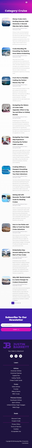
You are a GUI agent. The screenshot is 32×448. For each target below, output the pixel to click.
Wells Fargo (16, 407)
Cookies (16, 429)
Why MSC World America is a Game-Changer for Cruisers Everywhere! (21, 280)
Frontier (16, 389)
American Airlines (16, 371)
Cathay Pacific (16, 378)
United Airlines (11, 405)
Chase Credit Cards (16, 380)
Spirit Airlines (16, 402)
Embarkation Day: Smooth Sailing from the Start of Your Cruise (21, 252)
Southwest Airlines (16, 400)
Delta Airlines (16, 387)
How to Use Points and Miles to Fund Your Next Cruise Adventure (21, 227)
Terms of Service (16, 427)
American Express (16, 373)
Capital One (16, 375)
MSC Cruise (16, 394)
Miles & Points (16, 391)
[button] (26, 2)
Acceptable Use (16, 431)
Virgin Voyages (20, 405)
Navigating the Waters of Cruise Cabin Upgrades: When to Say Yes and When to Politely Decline (21, 109)
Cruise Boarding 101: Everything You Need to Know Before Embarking (21, 51)
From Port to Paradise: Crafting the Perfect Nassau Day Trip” (20, 80)
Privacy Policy (16, 424)
